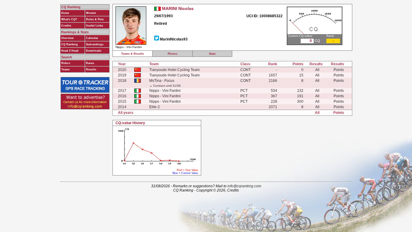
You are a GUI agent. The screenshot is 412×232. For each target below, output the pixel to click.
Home (65, 12)
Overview (67, 38)
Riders (65, 63)
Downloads (93, 50)
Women (91, 12)
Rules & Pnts (95, 19)
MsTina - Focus (161, 81)
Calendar (92, 38)
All (317, 70)
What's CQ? (69, 19)
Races (90, 63)
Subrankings (94, 44)
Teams (65, 69)
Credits (66, 25)
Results (91, 69)
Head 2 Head (69, 50)
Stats (212, 53)
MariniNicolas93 (174, 39)
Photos (172, 53)
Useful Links (94, 25)
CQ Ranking (69, 44)
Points (339, 70)
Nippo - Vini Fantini (165, 91)
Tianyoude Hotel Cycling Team (174, 70)
